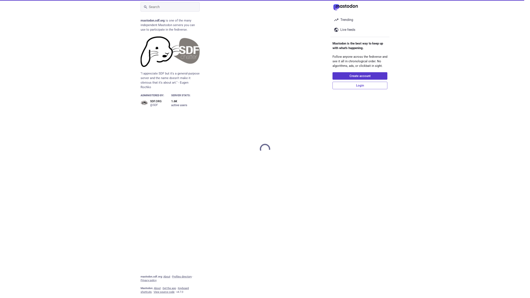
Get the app (169, 288)
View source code (164, 291)
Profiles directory (182, 276)
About (166, 276)
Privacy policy (149, 280)
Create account (360, 76)
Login (360, 85)
